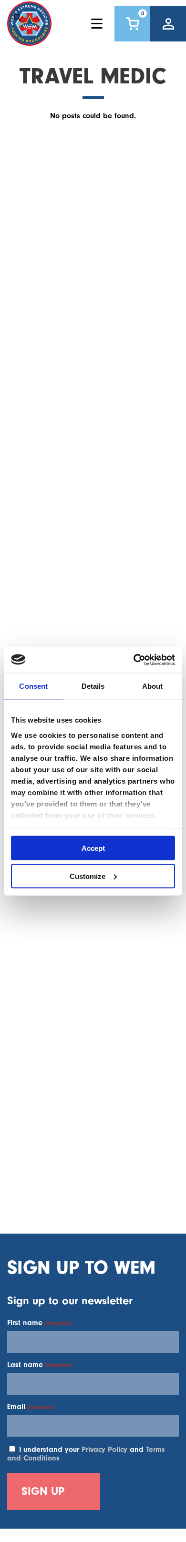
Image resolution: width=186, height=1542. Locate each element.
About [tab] (152, 686)
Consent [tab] (33, 686)
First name (39, 1322)
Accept (93, 848)
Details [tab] (93, 686)
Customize (87, 876)
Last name (39, 1364)
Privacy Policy (104, 1449)
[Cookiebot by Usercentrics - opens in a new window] (134, 660)
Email (30, 1406)
